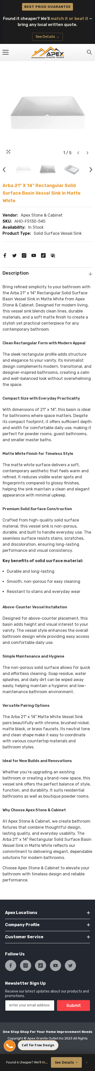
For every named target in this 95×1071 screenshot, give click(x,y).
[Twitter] (14, 255)
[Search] (89, 52)
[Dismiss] (86, 1062)
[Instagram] (24, 255)
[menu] (6, 52)
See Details (64, 1062)
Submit (73, 1005)
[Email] (53, 255)
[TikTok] (43, 255)
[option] (47, 113)
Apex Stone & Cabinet (42, 215)
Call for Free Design (38, 1045)
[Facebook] (5, 255)
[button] (78, 152)
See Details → (47, 37)
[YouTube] (33, 255)
